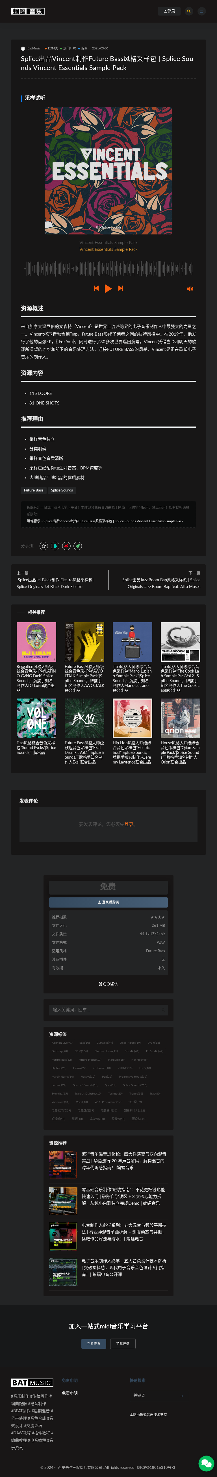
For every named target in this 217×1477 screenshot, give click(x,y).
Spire (110, 1085)
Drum (153, 1042)
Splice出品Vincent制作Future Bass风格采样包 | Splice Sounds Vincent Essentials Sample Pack (113, 521)
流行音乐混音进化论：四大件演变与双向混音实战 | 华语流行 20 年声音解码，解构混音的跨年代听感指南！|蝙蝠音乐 (124, 1161)
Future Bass (34, 490)
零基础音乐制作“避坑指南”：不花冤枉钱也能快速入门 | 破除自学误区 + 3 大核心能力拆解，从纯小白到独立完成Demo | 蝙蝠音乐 (123, 1197)
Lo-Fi (145, 1068)
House (79, 1068)
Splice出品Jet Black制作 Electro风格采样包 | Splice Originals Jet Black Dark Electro (56, 583)
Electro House (106, 1051)
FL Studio (154, 1051)
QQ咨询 (110, 984)
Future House (90, 1059)
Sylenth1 (60, 1093)
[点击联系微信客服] (206, 1463)
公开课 (135, 1102)
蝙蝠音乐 (33, 521)
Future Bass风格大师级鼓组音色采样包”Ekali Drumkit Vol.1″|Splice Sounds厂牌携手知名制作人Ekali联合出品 (84, 752)
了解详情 (123, 1343)
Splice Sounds (62, 490)
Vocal (82, 1102)
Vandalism (60, 1102)
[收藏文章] (44, 546)
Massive (88, 1076)
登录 (128, 824)
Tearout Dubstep (88, 1093)
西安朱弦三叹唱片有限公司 (80, 1468)
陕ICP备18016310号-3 (155, 1468)
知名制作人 (134, 1110)
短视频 (58, 1119)
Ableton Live (62, 1042)
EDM (81, 1051)
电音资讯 (109, 1110)
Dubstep (60, 1051)
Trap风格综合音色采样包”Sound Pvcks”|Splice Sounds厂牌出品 (36, 748)
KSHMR (125, 1068)
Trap (155, 1093)
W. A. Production (108, 1102)
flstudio (132, 1051)
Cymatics (105, 1042)
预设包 (139, 1119)
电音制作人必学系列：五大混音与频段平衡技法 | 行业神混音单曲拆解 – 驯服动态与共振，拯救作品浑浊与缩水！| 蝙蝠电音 (124, 1232)
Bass (84, 1042)
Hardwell (116, 1059)
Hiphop (59, 1068)
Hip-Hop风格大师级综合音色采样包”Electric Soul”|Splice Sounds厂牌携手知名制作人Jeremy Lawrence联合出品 (132, 752)
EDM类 (53, 48)
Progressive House (133, 1076)
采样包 (97, 1119)
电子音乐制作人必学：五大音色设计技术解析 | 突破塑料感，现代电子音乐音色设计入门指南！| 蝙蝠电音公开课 (124, 1268)
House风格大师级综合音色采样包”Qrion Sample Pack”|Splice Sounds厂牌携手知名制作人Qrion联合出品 (180, 752)
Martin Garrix (63, 1076)
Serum (59, 1085)
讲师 (77, 1119)
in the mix (102, 1068)
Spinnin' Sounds (85, 1085)
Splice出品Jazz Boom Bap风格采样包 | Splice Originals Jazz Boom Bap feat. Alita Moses (161, 583)
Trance (136, 1093)
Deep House (130, 1042)
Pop (107, 1076)
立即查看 (94, 1343)
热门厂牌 (69, 48)
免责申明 (70, 1393)
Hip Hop (139, 1059)
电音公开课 (61, 1110)
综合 (84, 48)
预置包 (118, 1119)
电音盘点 (86, 1110)
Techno (115, 1093)
